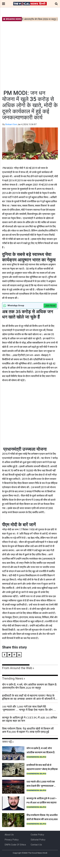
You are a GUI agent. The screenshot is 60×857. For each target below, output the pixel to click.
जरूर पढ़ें (7, 741)
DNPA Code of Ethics (15, 844)
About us (9, 834)
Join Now (50, 305)
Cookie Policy (37, 834)
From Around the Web (17, 668)
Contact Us (36, 844)
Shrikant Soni (11, 124)
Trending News (12, 678)
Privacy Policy (12, 839)
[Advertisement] (30, 54)
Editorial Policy (38, 839)
